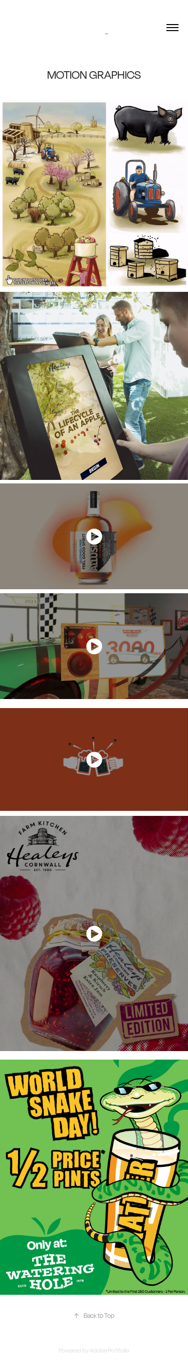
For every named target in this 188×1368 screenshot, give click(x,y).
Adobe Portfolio (109, 1350)
